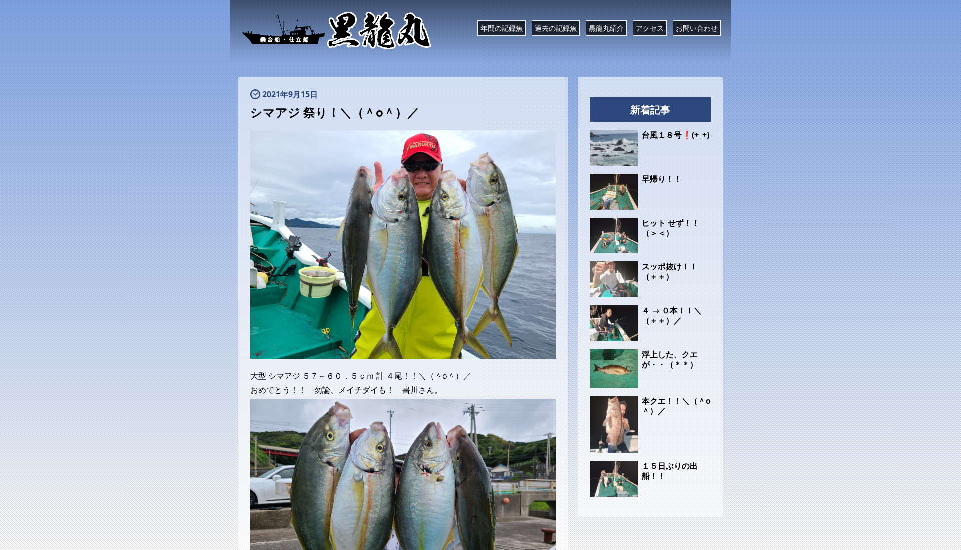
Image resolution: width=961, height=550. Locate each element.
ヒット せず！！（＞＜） (671, 228)
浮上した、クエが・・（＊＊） (670, 359)
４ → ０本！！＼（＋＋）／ (672, 315)
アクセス (650, 28)
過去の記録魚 (556, 28)
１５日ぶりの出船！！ (670, 471)
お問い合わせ (697, 28)
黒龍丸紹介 (606, 28)
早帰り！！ (662, 179)
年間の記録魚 (501, 28)
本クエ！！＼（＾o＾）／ (676, 406)
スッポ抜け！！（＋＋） (670, 271)
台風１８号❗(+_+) (675, 135)
